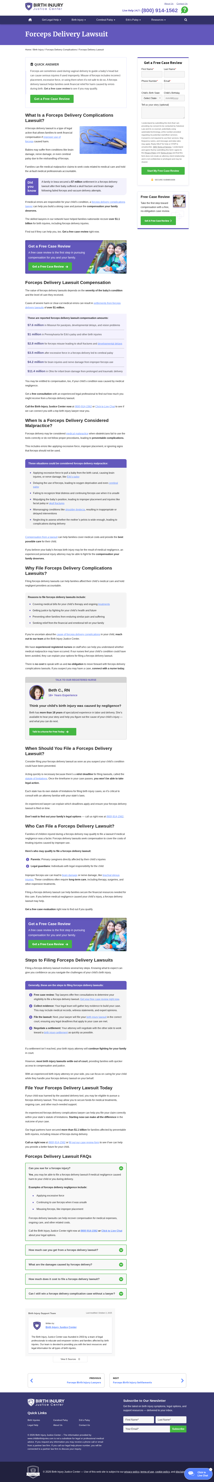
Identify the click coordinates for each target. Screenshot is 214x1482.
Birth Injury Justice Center (61, 1327)
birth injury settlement (56, 1032)
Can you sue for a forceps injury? (49, 1168)
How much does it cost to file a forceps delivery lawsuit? (64, 1279)
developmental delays (110, 343)
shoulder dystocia (75, 509)
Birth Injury (78, 19)
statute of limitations (36, 778)
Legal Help (33, 1425)
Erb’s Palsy (132, 19)
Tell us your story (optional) (155, 104)
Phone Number (149, 81)
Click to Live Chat (105, 406)
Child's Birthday (172, 92)
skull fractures (56, 503)
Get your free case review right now (99, 999)
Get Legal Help (50, 19)
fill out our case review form (84, 1142)
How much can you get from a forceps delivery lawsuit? (63, 1250)
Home (32, 19)
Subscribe (178, 1429)
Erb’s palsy (73, 476)
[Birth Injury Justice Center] (37, 1326)
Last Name (170, 69)
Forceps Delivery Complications (61, 49)
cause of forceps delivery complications (78, 634)
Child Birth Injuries (44, 6)
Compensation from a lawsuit (41, 537)
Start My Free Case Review (163, 171)
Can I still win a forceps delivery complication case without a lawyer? (72, 1293)
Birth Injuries (34, 1420)
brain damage (69, 875)
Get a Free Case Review (52, 99)
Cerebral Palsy (104, 19)
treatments (104, 604)
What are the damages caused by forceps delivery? (60, 1264)
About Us (168, 3)
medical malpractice (77, 433)
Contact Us (182, 3)
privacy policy (131, 1471)
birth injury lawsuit (96, 1017)
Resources (157, 19)
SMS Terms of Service (162, 147)
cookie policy (162, 1471)
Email (167, 81)
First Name (147, 69)
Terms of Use (166, 153)
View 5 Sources (68, 1359)
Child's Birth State (150, 92)
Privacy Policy (151, 153)
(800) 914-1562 (83, 406)
